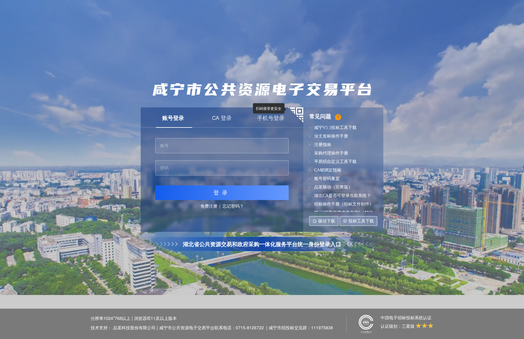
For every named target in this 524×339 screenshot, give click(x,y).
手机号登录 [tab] (270, 117)
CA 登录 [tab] (222, 117)
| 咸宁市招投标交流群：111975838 (299, 327)
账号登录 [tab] (173, 118)
